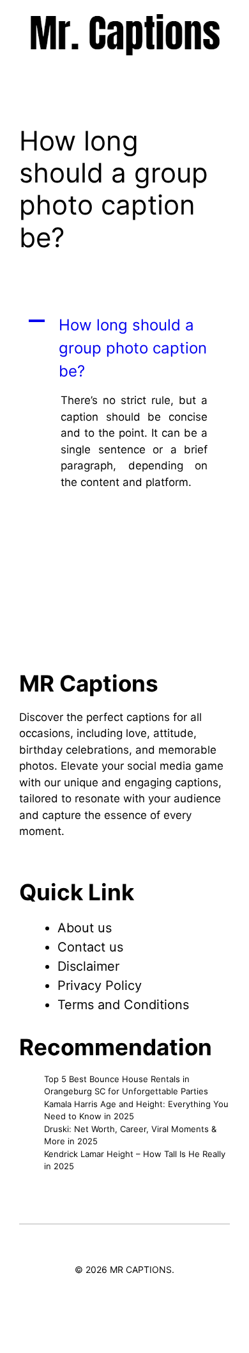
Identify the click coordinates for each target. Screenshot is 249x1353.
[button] (124, 348)
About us (84, 928)
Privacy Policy (99, 985)
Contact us (90, 947)
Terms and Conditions (123, 1004)
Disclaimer (88, 966)
